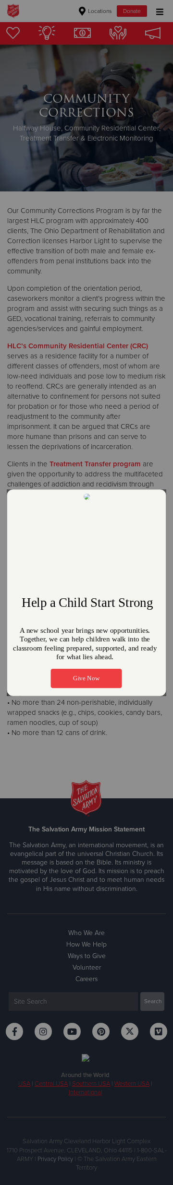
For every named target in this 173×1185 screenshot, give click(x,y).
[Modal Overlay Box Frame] (86, 592)
